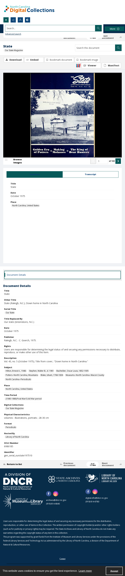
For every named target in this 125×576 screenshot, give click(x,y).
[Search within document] (118, 48)
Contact (62, 559)
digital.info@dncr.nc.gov (96, 498)
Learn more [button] (85, 570)
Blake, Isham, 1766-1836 (52, 375)
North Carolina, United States (25, 205)
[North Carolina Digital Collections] (29, 8)
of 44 (112, 160)
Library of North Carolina (17, 436)
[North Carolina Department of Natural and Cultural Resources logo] (17, 481)
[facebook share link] (48, 493)
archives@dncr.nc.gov (56, 500)
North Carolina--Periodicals (18, 379)
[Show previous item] (93, 161)
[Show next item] (118, 161)
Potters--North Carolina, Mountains (22, 375)
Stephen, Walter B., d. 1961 (41, 370)
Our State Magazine (14, 50)
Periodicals (11, 427)
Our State (10, 312)
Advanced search (13, 34)
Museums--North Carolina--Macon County (85, 375)
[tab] (34, 174)
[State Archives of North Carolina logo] (64, 479)
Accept (114, 571)
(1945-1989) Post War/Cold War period (24, 398)
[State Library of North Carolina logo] (103, 478)
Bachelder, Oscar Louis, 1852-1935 (72, 370)
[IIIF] (78, 65)
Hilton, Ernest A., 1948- (16, 370)
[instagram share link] (55, 493)
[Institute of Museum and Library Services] (23, 501)
